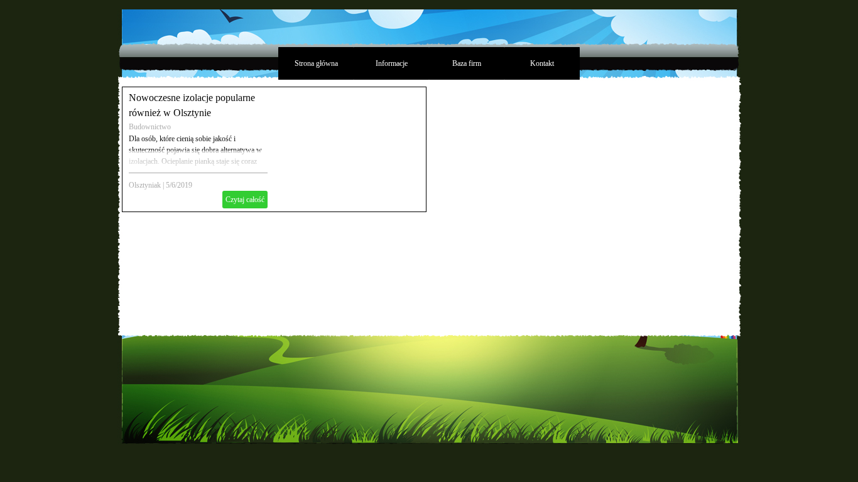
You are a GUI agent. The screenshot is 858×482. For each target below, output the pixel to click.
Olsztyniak (145, 185)
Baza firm (466, 63)
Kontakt (542, 63)
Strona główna (316, 63)
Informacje (392, 63)
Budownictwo (150, 126)
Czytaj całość (244, 199)
